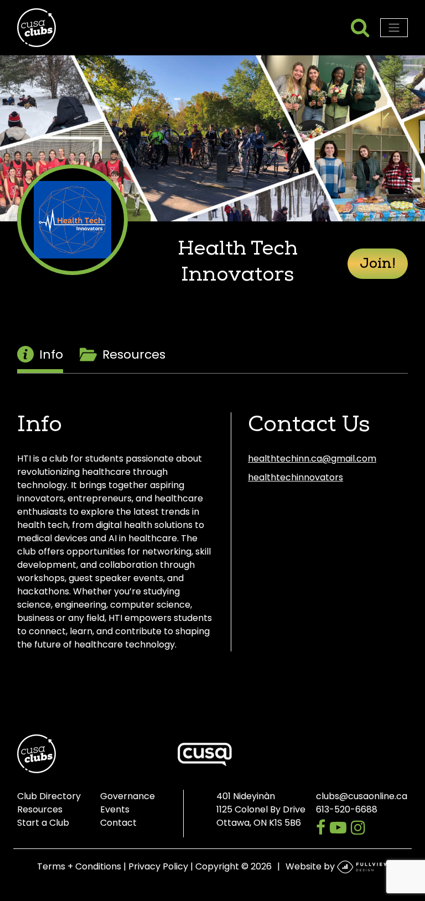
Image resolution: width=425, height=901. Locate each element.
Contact (118, 822)
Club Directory (49, 796)
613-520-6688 (346, 809)
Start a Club (43, 822)
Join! (378, 265)
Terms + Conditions (79, 866)
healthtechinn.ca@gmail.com (312, 458)
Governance (127, 796)
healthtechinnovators (295, 477)
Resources (133, 354)
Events (114, 809)
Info (51, 354)
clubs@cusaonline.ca (361, 796)
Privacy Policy (158, 866)
